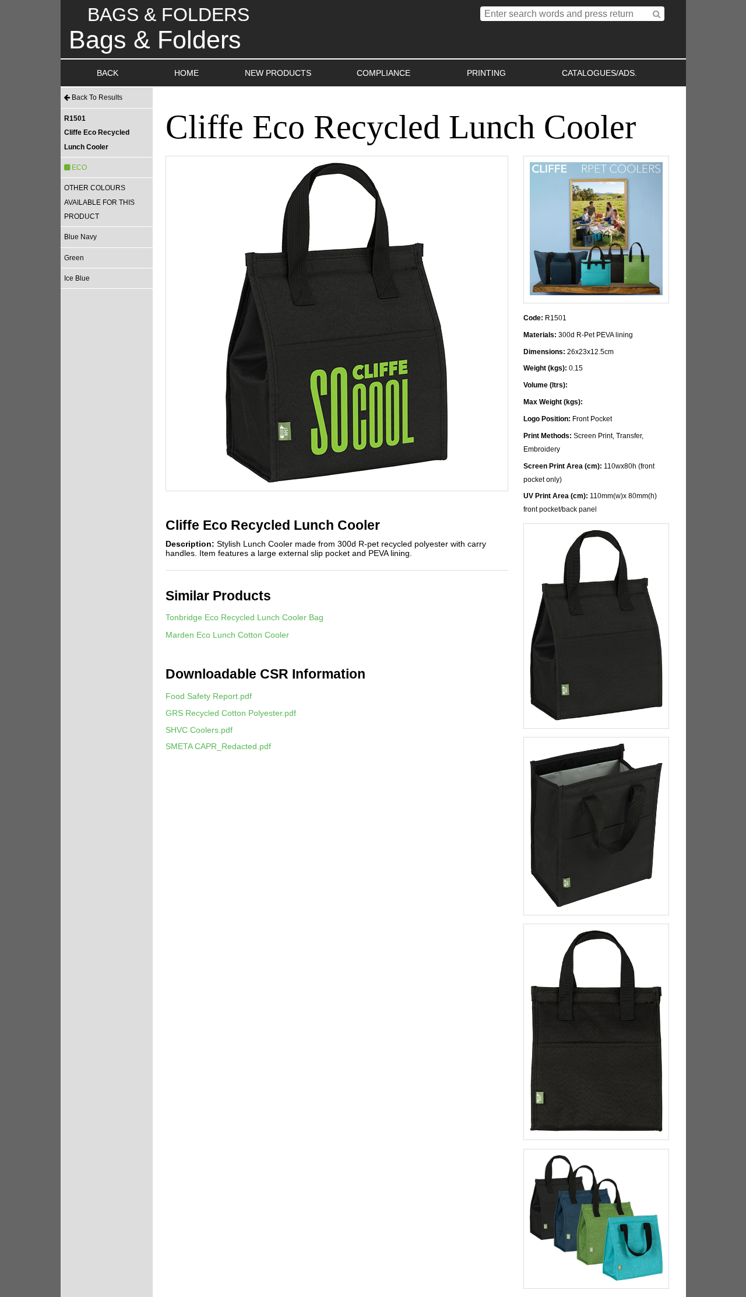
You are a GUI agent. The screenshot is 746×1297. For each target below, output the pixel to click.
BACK (107, 73)
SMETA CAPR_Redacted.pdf (218, 746)
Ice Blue (77, 278)
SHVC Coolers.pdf (199, 730)
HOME (186, 73)
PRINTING (486, 73)
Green (74, 258)
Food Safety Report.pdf (209, 696)
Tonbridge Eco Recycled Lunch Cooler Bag (244, 617)
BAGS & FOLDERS (168, 14)
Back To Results (96, 97)
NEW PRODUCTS (278, 73)
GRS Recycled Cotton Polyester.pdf (231, 713)
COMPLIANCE (383, 73)
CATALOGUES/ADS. (599, 73)
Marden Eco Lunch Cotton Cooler (227, 634)
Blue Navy (80, 237)
